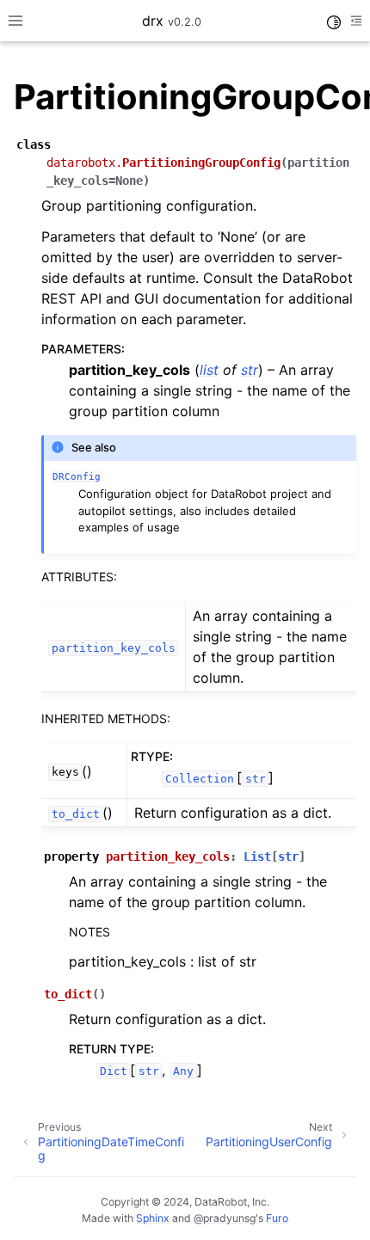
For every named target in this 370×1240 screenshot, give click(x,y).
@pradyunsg (225, 1218)
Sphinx (153, 1218)
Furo (277, 1218)
